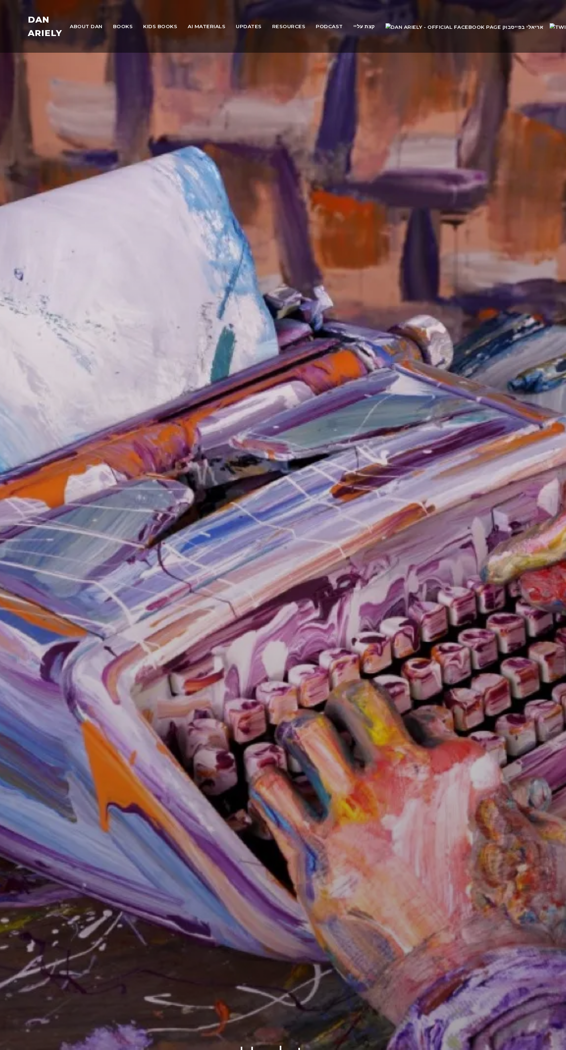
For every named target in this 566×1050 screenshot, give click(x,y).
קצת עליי (364, 26)
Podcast (329, 26)
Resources (289, 26)
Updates (249, 26)
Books (123, 26)
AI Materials (206, 26)
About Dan (86, 26)
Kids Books (160, 26)
